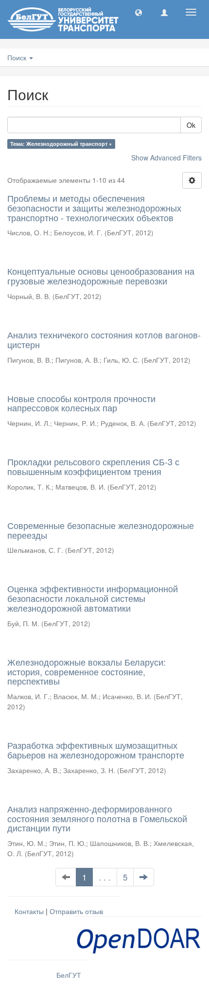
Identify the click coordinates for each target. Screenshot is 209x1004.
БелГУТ (68, 975)
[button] (138, 12)
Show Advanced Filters (166, 157)
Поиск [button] (17, 57)
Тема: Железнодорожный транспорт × (61, 143)
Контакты (29, 911)
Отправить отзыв (76, 911)
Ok (191, 125)
